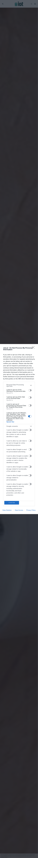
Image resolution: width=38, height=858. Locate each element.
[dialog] (19, 429)
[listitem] (19, 385)
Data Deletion (7, 510)
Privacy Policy (31, 510)
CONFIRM (12, 502)
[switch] (30, 390)
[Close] (34, 348)
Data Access (19, 510)
